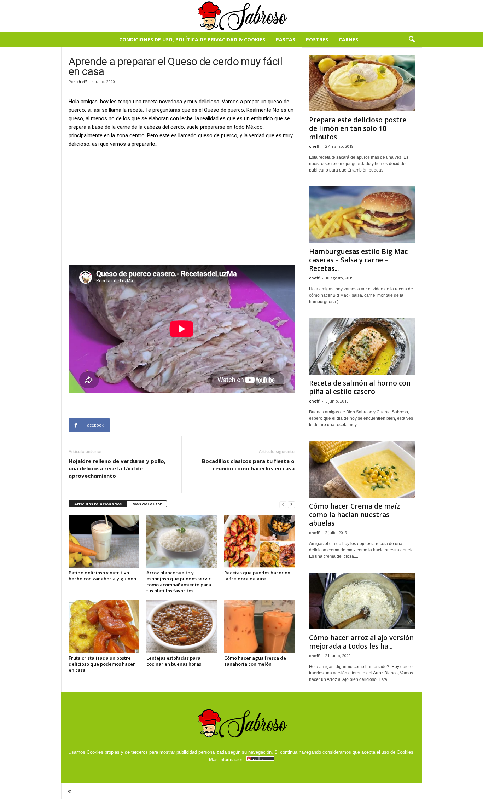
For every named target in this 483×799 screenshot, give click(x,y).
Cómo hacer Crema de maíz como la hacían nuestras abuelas (354, 515)
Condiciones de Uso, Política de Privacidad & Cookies (192, 39)
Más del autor (147, 503)
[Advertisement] (181, 206)
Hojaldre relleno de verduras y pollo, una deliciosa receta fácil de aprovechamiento (117, 468)
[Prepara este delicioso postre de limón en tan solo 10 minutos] (362, 83)
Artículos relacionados (98, 503)
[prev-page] (282, 504)
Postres (317, 39)
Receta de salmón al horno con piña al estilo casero (360, 387)
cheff (81, 81)
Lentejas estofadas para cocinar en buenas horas (173, 661)
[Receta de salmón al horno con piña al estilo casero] (362, 346)
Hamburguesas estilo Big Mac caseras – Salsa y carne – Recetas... (358, 260)
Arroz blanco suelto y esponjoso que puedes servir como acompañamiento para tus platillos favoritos (178, 581)
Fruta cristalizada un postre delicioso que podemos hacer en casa (102, 664)
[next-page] (291, 504)
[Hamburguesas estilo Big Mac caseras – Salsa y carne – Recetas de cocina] (362, 214)
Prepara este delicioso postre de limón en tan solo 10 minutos (357, 128)
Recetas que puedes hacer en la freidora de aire (257, 575)
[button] (411, 39)
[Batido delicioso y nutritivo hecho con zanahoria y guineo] (104, 541)
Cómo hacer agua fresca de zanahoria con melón (255, 661)
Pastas (285, 39)
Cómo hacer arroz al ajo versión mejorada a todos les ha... (361, 642)
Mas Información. (227, 759)
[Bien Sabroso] (241, 16)
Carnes (348, 39)
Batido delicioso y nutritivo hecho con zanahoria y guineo (102, 575)
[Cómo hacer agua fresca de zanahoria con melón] (259, 626)
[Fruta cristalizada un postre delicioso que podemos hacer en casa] (104, 626)
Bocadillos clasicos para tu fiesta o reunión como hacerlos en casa (248, 464)
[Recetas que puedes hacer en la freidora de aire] (259, 541)
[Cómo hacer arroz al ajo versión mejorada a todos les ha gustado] (362, 601)
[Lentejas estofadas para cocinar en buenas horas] (181, 626)
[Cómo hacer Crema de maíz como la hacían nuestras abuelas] (362, 469)
